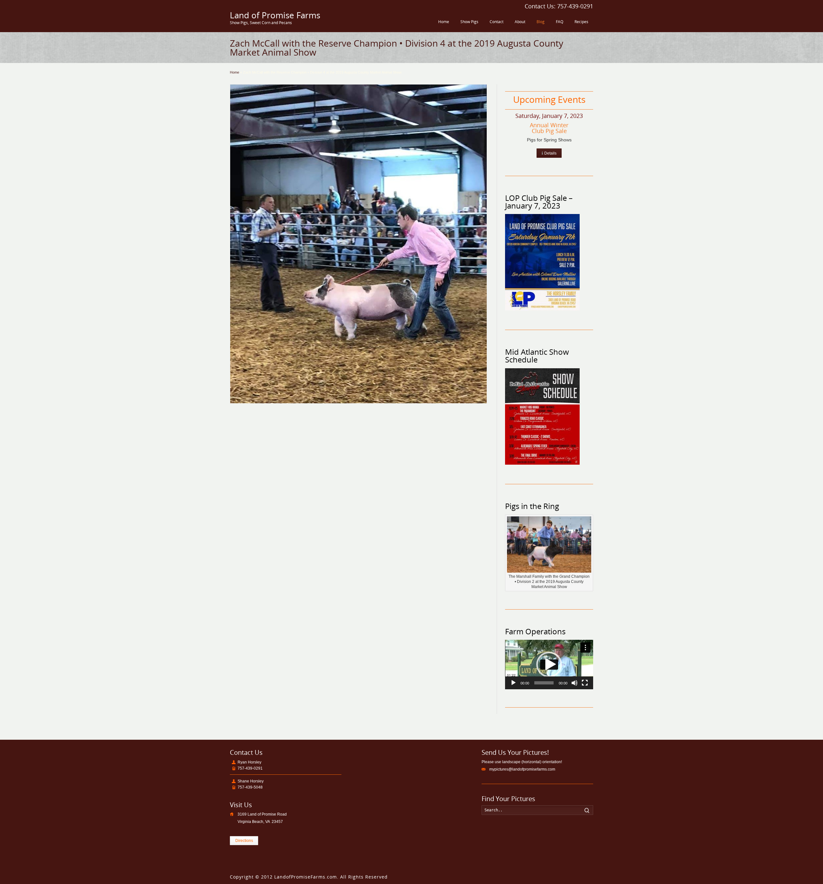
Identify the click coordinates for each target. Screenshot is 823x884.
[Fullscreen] (585, 683)
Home (443, 21)
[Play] (513, 683)
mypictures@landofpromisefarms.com (522, 769)
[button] (549, 664)
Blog (541, 21)
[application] (549, 664)
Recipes (581, 21)
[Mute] (574, 683)
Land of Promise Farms (275, 15)
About (520, 21)
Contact (496, 21)
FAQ (559, 21)
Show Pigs (469, 21)
